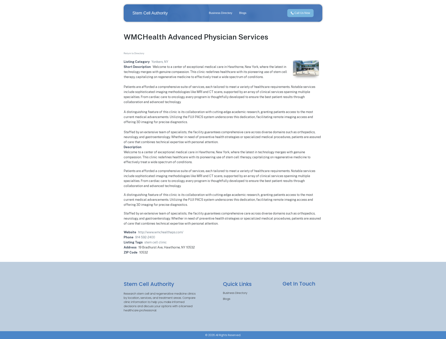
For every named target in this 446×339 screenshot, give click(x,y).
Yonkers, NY (159, 62)
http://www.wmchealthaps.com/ (160, 232)
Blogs (242, 12)
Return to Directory (134, 53)
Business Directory (220, 12)
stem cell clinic (155, 242)
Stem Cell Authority (150, 13)
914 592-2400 (145, 237)
